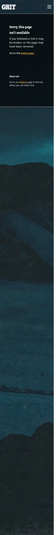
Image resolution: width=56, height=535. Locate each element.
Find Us (23, 82)
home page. (27, 53)
